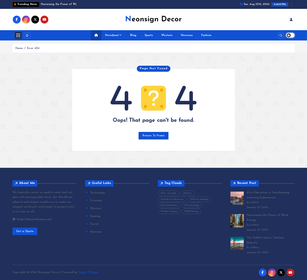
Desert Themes (88, 272)
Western (167, 35)
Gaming (95, 216)
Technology (97, 192)
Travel (94, 224)
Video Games (170, 211)
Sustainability (170, 205)
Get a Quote (25, 231)
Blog (133, 35)
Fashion (206, 35)
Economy (96, 200)
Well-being (192, 211)
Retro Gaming (200, 199)
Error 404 (33, 48)
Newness (187, 35)
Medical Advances (173, 199)
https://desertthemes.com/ (34, 219)
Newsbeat (112, 35)
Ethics (188, 193)
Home (19, 48)
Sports (149, 35)
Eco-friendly (169, 193)
